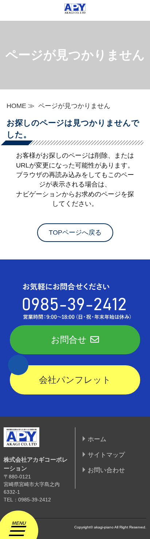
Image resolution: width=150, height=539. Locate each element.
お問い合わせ (106, 470)
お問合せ (69, 339)
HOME (16, 105)
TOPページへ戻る (75, 232)
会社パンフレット (75, 380)
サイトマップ (106, 454)
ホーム (97, 439)
